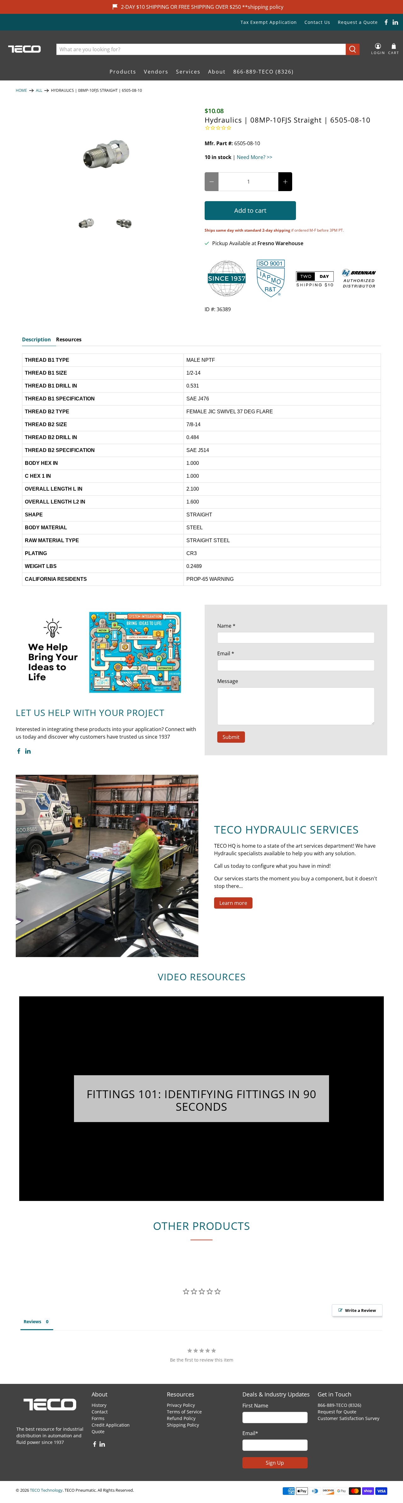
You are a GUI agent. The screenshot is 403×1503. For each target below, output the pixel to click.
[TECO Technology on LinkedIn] (395, 22)
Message (227, 681)
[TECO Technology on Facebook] (386, 22)
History (99, 1405)
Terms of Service (184, 1412)
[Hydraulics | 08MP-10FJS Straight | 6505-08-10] (107, 154)
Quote (98, 1431)
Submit (231, 737)
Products (123, 71)
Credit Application (111, 1425)
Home (21, 90)
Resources (69, 339)
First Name (255, 1405)
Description (36, 339)
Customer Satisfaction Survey (348, 1418)
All (39, 90)
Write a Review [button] (360, 1310)
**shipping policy (262, 6)
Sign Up (275, 1462)
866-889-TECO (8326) (263, 71)
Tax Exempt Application (269, 22)
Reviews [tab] (32, 1321)
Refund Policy (181, 1418)
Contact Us (317, 22)
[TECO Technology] (25, 49)
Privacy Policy (181, 1405)
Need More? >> (254, 157)
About (217, 71)
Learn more (233, 903)
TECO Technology (46, 1490)
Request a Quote (358, 22)
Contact (100, 1412)
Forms (98, 1418)
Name (226, 625)
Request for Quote (337, 1412)
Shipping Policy (183, 1425)
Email (225, 653)
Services (188, 71)
